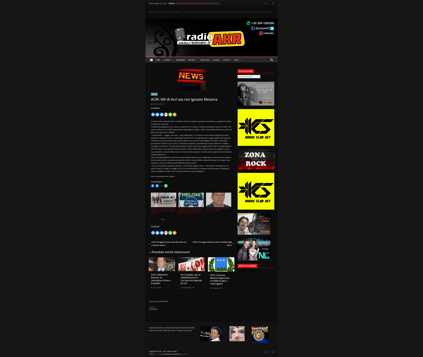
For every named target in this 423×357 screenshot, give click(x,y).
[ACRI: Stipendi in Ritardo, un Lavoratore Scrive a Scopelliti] (162, 259)
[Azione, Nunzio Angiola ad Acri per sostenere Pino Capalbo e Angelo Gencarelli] (163, 200)
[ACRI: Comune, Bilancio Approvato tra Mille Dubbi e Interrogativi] (221, 259)
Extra (236, 60)
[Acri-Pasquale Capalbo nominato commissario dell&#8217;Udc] (218, 200)
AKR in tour (204, 60)
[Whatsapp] (170, 113)
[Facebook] (153, 113)
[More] (174, 113)
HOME (158, 60)
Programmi (180, 60)
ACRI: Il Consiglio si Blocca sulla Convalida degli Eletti (212, 243)
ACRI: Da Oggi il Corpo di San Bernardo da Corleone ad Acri (168, 243)
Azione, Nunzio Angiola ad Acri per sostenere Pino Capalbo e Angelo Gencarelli (163, 210)
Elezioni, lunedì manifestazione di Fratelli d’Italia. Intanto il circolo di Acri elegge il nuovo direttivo (190, 210)
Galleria (216, 60)
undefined (152, 306)
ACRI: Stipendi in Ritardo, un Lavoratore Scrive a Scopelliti (161, 279)
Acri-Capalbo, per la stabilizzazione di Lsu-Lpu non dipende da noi (191, 279)
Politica (154, 94)
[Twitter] (157, 113)
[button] (171, 59)
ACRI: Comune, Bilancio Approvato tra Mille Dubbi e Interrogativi (220, 279)
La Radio (167, 60)
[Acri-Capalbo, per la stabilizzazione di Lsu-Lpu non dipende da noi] (191, 259)
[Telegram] (162, 113)
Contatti (227, 60)
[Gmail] (166, 113)
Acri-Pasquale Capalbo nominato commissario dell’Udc (217, 209)
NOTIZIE (191, 60)
